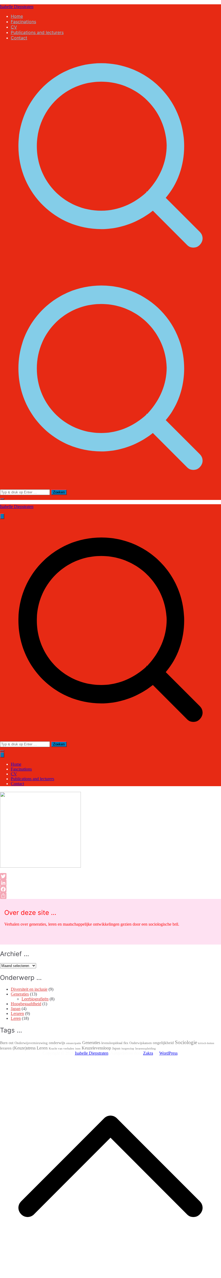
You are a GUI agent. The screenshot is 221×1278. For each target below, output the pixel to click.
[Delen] (77, 895)
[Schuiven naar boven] (110, 1275)
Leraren (17, 1013)
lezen (78, 1048)
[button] (2, 499)
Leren (16, 1018)
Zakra (148, 1053)
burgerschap (128, 1048)
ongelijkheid (163, 1042)
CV (14, 27)
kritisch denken (206, 1043)
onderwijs (57, 1043)
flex (125, 1043)
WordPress (168, 1053)
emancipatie (73, 1043)
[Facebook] (77, 889)
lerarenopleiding (145, 1048)
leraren (6, 1048)
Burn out (6, 1043)
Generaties (20, 994)
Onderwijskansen (140, 1043)
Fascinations (23, 21)
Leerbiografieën (35, 999)
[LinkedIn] (77, 883)
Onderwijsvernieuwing (31, 1043)
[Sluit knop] (2, 755)
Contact (19, 37)
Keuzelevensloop (96, 1048)
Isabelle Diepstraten (16, 6)
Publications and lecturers (37, 32)
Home (17, 16)
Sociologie (186, 1042)
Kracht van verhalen (61, 1048)
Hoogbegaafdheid (26, 1003)
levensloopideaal (111, 1043)
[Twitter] (77, 876)
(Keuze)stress (24, 1048)
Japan (15, 1008)
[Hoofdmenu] (2, 516)
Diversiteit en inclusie (29, 989)
